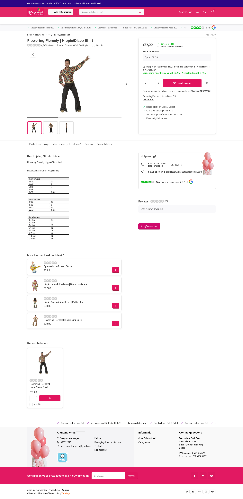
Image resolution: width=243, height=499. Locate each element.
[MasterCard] (193, 492)
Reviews (89, 144)
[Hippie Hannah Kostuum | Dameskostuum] (35, 285)
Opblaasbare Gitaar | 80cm (58, 266)
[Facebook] (194, 475)
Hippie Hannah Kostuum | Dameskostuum (65, 284)
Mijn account (100, 449)
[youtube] (211, 475)
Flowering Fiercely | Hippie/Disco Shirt (52, 35)
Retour (97, 438)
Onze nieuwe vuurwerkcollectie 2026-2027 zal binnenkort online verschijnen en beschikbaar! (64, 3)
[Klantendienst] (80, 432)
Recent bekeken (104, 144)
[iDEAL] (187, 492)
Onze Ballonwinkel (147, 438)
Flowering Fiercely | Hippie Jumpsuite (63, 320)
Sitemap (65, 490)
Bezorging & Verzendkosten (107, 442)
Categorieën (144, 442)
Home (29, 35)
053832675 (176, 164)
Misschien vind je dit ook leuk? (67, 144)
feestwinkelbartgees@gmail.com (186, 171)
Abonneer (131, 475)
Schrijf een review (149, 226)
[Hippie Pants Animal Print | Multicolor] (35, 303)
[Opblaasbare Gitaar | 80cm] (35, 267)
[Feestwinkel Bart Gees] (35, 12)
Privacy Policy (54, 490)
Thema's (69, 45)
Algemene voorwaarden (37, 490)
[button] (126, 83)
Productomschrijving (39, 144)
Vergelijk (99, 45)
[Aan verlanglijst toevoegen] (58, 352)
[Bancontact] (206, 492)
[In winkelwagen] (49, 398)
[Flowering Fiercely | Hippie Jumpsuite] (35, 320)
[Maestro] (212, 492)
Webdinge (65, 493)
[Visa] (199, 492)
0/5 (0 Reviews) (47, 45)
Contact (98, 446)
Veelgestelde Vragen (69, 438)
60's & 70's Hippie (80, 45)
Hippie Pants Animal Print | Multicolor (63, 302)
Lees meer (148, 99)
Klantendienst (185, 12)
